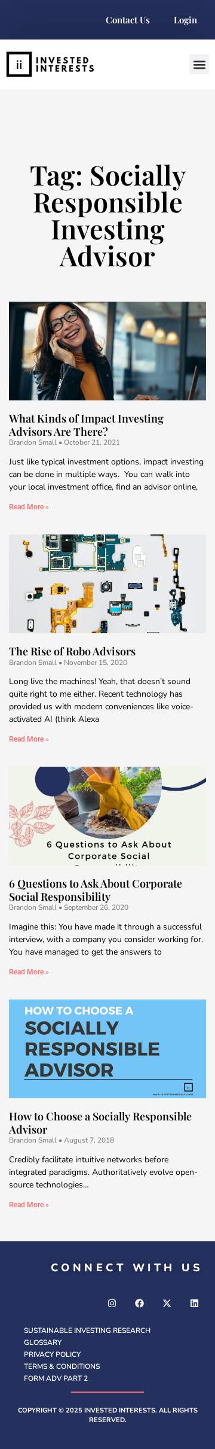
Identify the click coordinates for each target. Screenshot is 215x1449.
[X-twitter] (167, 1304)
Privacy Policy (52, 1354)
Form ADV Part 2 (56, 1378)
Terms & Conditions (62, 1366)
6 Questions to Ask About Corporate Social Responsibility (95, 890)
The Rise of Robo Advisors (72, 651)
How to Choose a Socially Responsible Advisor (100, 1123)
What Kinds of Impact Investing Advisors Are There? (86, 425)
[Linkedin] (194, 1304)
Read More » (29, 507)
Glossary (43, 1342)
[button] (199, 64)
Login (185, 20)
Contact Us (128, 20)
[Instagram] (112, 1304)
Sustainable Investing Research (87, 1330)
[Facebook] (139, 1304)
